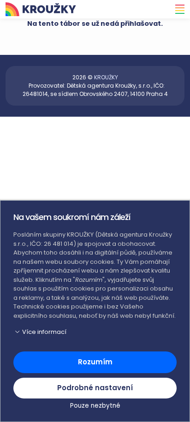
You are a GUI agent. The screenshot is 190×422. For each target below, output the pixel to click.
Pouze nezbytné (95, 405)
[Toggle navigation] (177, 9)
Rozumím (95, 362)
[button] (95, 332)
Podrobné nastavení (95, 387)
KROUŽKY (106, 77)
